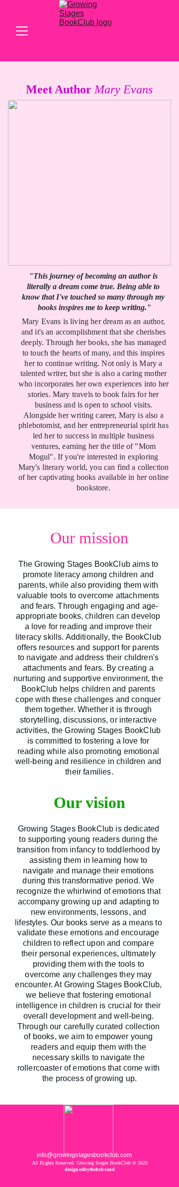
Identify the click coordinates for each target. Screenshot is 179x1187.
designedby (77, 1169)
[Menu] (22, 30)
